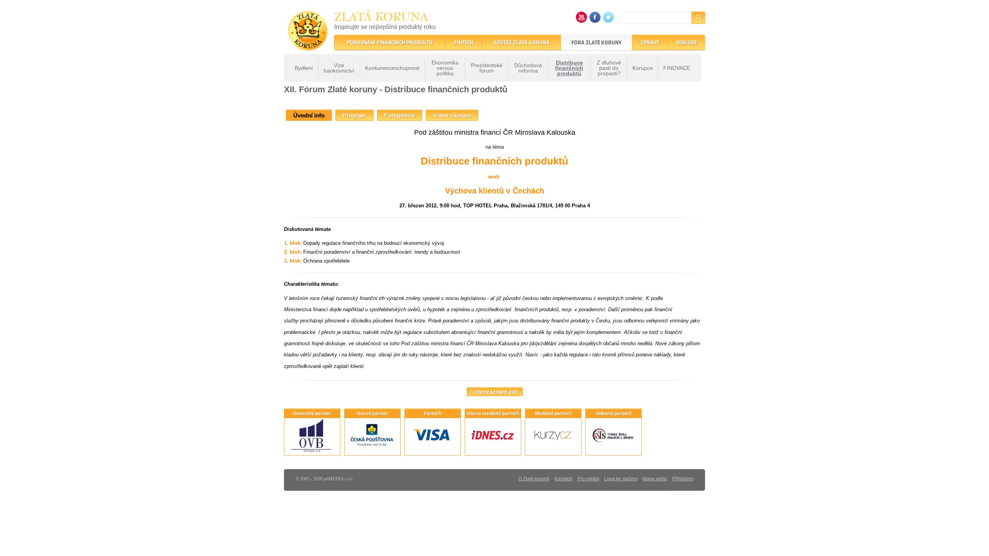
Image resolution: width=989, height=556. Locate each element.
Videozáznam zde (494, 391)
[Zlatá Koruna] (308, 45)
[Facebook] (595, 21)
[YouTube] (581, 21)
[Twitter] (608, 21)
